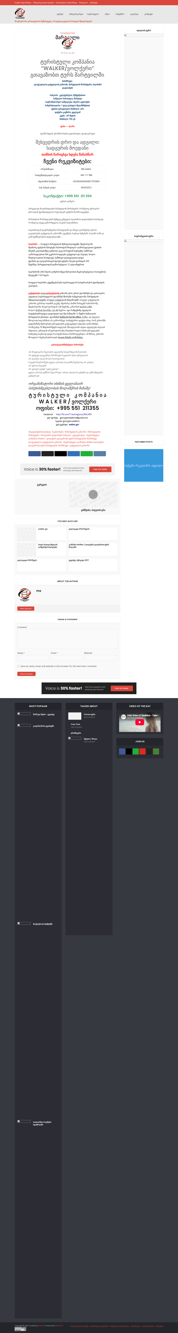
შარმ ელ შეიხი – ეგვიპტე (43, 714)
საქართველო (93, 14)
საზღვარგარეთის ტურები (43, 2)
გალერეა (134, 14)
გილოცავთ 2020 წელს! (79, 529)
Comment (22, 627)
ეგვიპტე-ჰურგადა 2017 (79, 560)
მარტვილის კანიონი (76, 431)
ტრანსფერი (76, 733)
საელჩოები (135, 1326)
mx (73, 52)
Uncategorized (67, 33)
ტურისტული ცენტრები (99, 1326)
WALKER (41, 1325)
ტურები (60, 14)
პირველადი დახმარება (119, 1326)
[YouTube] (142, 751)
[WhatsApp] (136, 751)
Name (21, 653)
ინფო (107, 14)
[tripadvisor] (156, 751)
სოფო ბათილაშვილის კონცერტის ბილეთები (47, 545)
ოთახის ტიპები (147, 1326)
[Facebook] (122, 751)
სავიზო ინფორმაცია (23, 2)
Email (54, 653)
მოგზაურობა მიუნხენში (43, 924)
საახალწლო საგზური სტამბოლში (42, 1123)
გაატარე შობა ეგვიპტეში (43, 726)
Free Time (75, 724)
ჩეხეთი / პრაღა (90, 739)
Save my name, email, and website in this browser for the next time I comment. (58, 666)
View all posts (26, 608)
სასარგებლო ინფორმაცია (67, 2)
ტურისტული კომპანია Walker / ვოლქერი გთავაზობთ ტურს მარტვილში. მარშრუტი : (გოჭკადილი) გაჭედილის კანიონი (63, 438)
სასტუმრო (120, 14)
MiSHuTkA (59, 1325)
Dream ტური (89, 714)
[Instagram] (129, 751)
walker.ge (43, 529)
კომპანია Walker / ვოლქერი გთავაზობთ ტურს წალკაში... (89, 545)
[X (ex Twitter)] (149, 751)
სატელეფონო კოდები (79, 1326)
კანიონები (58, 431)
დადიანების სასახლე (40, 431)
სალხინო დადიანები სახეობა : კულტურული (63, 435)
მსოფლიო (83, 2)
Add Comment (89, 717)
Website (88, 653)
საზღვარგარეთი (76, 14)
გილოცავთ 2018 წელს (27, 560)
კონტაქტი (94, 2)
